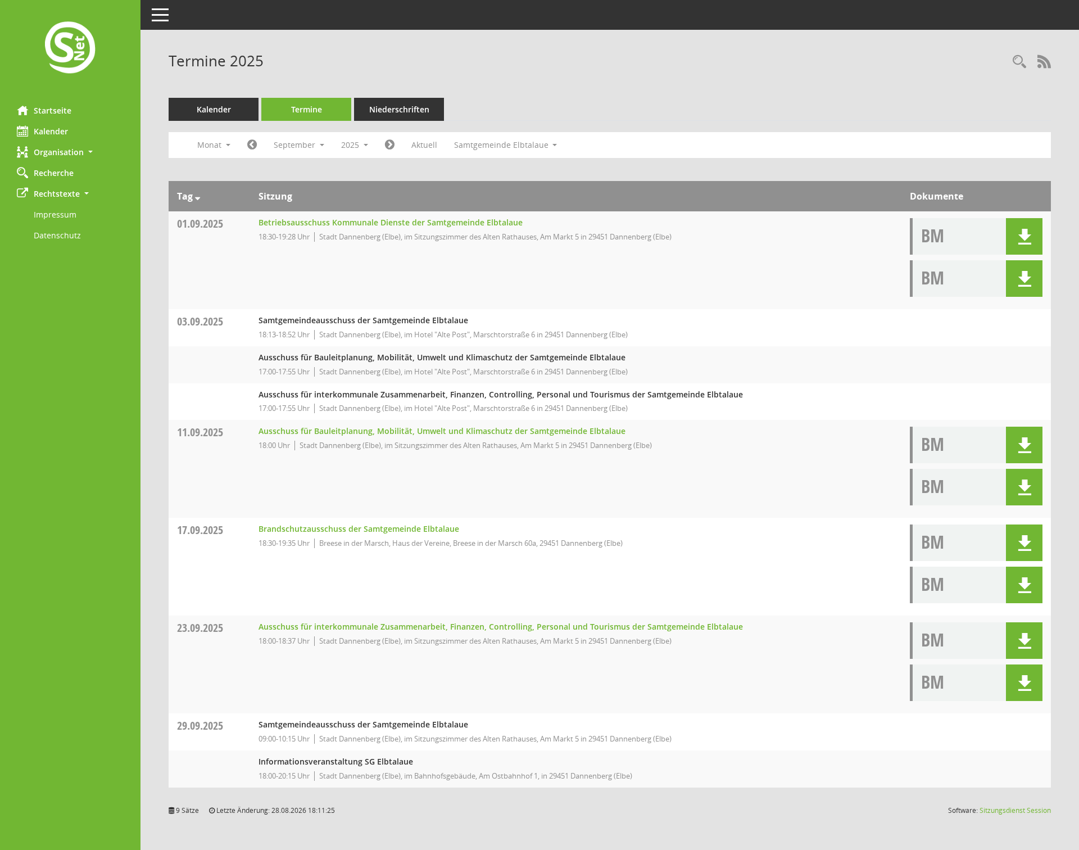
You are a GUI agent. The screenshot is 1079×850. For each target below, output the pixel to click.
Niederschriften (399, 109)
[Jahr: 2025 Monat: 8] (252, 145)
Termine (306, 109)
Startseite (52, 110)
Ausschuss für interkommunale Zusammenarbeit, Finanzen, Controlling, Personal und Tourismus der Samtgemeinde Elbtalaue (501, 626)
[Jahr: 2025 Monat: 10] (390, 145)
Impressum (55, 214)
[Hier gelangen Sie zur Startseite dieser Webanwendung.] (70, 49)
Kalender (51, 131)
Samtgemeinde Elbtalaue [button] (502, 144)
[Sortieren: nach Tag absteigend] (197, 196)
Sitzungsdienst (1015, 810)
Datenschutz (57, 235)
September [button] (296, 144)
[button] (70, 152)
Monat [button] (210, 144)
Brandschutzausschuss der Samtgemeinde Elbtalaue (359, 528)
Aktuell (424, 144)
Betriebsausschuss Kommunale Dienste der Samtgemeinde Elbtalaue (391, 222)
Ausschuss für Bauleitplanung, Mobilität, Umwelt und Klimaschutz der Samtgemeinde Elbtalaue (442, 431)
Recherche (54, 173)
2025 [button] (351, 144)
